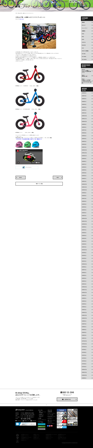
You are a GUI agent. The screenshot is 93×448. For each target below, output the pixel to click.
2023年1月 (84, 215)
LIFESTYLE (84, 42)
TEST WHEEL (84, 56)
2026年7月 (84, 95)
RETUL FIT (83, 25)
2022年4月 (84, 238)
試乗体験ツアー (41, 414)
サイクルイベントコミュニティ (50, 418)
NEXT (58, 177)
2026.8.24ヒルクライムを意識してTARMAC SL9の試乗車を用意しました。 (86, 71)
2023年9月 (84, 192)
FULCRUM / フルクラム (62, 437)
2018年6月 (84, 326)
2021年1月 (84, 261)
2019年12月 (84, 286)
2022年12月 (84, 218)
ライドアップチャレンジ (42, 419)
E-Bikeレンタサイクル (41, 424)
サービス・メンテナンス (51, 413)
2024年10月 (84, 155)
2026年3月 (84, 107)
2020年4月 (84, 278)
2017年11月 (84, 343)
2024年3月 (84, 175)
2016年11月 (84, 372)
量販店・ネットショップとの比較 (42, 412)
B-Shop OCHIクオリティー (41, 416)
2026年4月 (84, 104)
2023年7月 (84, 198)
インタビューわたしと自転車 (40, 422)
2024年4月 (84, 172)
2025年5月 (84, 135)
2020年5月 (84, 275)
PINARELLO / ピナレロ (62, 434)
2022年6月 (84, 232)
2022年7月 (84, 229)
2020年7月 (84, 269)
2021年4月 (84, 255)
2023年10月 (84, 189)
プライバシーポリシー (51, 423)
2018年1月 (84, 338)
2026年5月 (84, 101)
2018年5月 (84, 329)
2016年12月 (84, 369)
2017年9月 (84, 349)
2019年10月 (84, 292)
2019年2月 (84, 306)
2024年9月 (84, 158)
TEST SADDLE (84, 59)
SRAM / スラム (36, 437)
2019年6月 (84, 298)
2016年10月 (84, 375)
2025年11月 (84, 118)
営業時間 (83, 22)
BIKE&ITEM (84, 45)
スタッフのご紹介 (50, 414)
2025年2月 (84, 144)
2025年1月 (84, 147)
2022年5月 (84, 235)
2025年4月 (84, 138)
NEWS (83, 36)
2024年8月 (84, 161)
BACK (20, 177)
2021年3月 (84, 258)
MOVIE (83, 33)
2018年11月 (84, 315)
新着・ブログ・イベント (51, 420)
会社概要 (39, 418)
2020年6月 (84, 272)
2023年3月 (84, 209)
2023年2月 (84, 212)
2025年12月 (84, 115)
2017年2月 (84, 366)
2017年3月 (84, 363)
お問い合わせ (50, 421)
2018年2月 (84, 335)
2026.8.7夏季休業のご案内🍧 (85, 76)
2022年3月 (84, 241)
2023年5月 (84, 204)
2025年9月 (84, 124)
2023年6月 (84, 201)
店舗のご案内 (50, 410)
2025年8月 (84, 127)
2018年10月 (84, 318)
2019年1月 (84, 309)
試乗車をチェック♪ (41, 426)
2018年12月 (84, 312)
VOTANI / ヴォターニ (25, 434)
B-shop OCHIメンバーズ (51, 416)
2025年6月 (84, 132)
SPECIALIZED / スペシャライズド (51, 434)
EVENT (83, 39)
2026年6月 (84, 98)
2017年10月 (84, 346)
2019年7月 (84, 295)
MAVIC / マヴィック (49, 437)
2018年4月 (84, 332)
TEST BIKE (83, 53)
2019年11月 (84, 289)
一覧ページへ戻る (39, 183)
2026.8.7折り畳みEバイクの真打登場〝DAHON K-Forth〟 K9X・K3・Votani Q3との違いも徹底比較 (86, 81)
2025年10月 (84, 121)
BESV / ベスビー (36, 434)
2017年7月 (84, 355)
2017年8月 (84, 352)
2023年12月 (84, 184)
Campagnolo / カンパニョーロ (26, 437)
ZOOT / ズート (24, 440)
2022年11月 (84, 221)
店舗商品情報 (50, 411)
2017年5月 (84, 358)
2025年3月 (84, 141)
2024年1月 (84, 181)
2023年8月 (84, 195)
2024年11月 (84, 152)
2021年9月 (84, 252)
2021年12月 (84, 249)
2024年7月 (84, 164)
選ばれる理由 (40, 410)
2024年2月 (84, 178)
